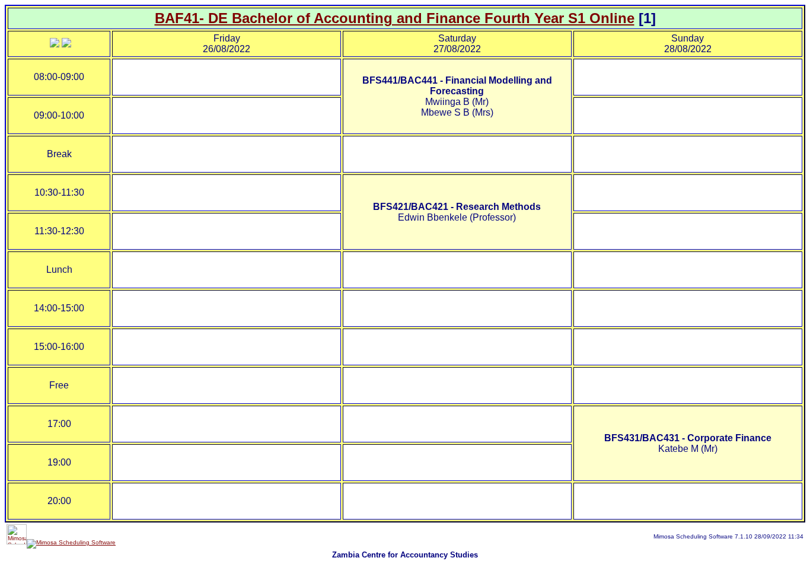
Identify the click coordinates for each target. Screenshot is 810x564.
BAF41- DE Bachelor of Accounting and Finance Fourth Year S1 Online (394, 18)
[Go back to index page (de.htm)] (54, 44)
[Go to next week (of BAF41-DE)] (66, 44)
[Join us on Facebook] (71, 542)
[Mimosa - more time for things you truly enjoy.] (17, 542)
